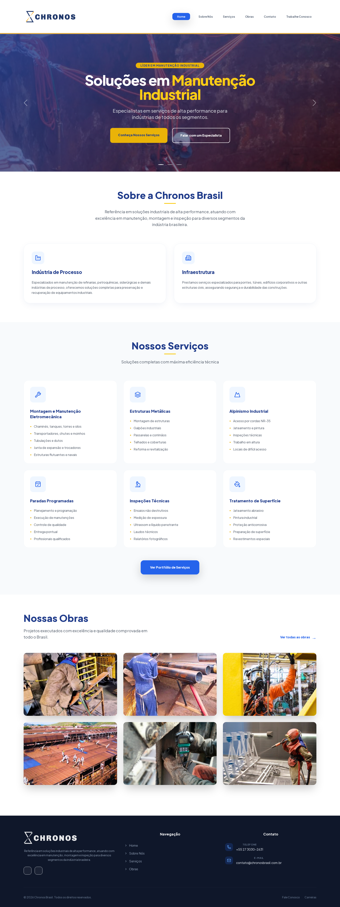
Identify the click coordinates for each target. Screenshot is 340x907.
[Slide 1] (161, 164)
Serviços (229, 16)
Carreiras (310, 897)
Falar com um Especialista (201, 135)
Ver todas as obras (298, 637)
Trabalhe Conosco (299, 16)
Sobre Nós (206, 16)
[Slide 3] (179, 164)
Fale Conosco (291, 897)
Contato (270, 16)
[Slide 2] (170, 164)
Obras (249, 16)
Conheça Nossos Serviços (139, 135)
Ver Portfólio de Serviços (170, 567)
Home (181, 16)
